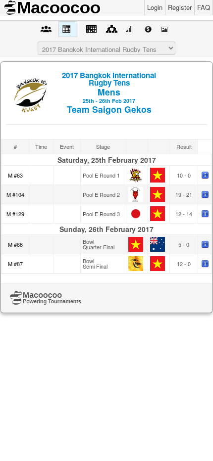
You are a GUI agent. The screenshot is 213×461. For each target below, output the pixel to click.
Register (180, 7)
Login (154, 7)
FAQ (203, 7)
